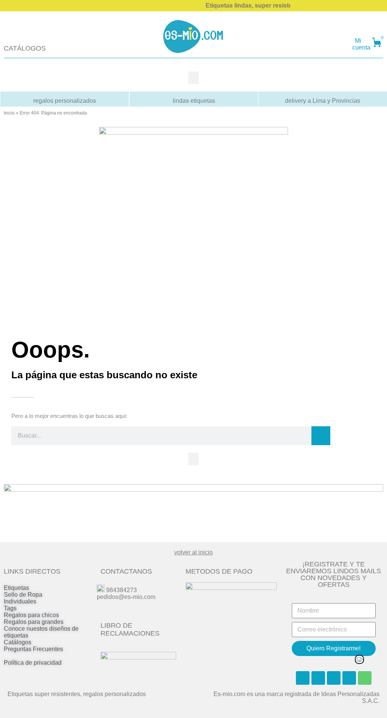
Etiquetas (16, 588)
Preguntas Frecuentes (33, 649)
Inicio (9, 113)
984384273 (121, 590)
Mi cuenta (361, 44)
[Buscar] (320, 435)
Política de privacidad (33, 662)
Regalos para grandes (33, 622)
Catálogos (17, 642)
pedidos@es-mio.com (126, 597)
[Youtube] (334, 678)
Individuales (20, 601)
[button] (193, 77)
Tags (10, 608)
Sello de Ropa (23, 594)
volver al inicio (193, 552)
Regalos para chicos (31, 615)
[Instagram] (318, 678)
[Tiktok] (349, 678)
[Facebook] (303, 678)
